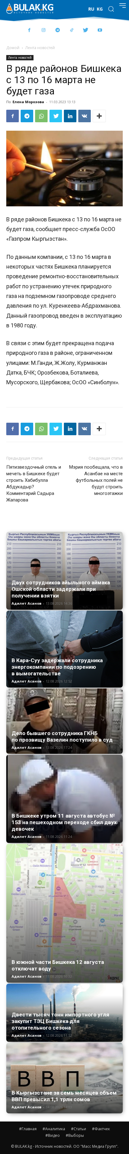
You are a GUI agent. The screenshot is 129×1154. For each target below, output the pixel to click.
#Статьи (78, 1128)
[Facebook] (29, 30)
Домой (12, 47)
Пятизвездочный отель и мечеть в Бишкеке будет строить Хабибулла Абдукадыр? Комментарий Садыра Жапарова (33, 483)
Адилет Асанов (26, 603)
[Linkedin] (70, 116)
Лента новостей (40, 47)
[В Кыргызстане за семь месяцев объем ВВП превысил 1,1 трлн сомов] (64, 1078)
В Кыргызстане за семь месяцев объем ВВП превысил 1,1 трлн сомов (64, 1096)
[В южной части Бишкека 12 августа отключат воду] (64, 913)
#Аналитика (54, 1128)
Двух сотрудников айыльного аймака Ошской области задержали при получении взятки (61, 589)
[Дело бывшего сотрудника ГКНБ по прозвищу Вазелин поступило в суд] (64, 721)
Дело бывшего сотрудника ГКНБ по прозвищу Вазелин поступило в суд (62, 736)
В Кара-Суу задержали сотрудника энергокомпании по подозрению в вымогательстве (57, 667)
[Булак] (29, 8)
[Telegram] (57, 30)
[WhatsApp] (41, 116)
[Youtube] (99, 30)
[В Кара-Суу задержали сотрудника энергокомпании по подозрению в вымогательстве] (64, 649)
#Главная (28, 1128)
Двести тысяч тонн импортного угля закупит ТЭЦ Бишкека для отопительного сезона (60, 1021)
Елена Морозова (28, 101)
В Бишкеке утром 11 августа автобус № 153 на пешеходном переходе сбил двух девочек (64, 822)
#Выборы (75, 1135)
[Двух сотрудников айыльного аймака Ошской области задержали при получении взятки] (64, 571)
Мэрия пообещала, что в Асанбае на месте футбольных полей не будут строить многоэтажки (96, 480)
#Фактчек (101, 1128)
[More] (99, 116)
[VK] (84, 116)
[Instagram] (43, 30)
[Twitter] (85, 30)
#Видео (52, 1135)
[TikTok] (71, 30)
